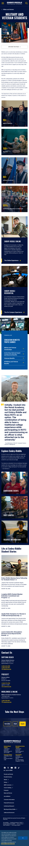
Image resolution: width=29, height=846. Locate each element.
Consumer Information (9, 799)
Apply (22, 724)
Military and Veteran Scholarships (10, 348)
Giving (5, 782)
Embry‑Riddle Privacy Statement (7, 843)
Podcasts (6, 790)
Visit (15, 724)
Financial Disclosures (9, 802)
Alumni (5, 779)
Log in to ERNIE (8, 770)
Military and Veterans (8, 9)
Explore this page (13, 46)
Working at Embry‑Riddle (9, 809)
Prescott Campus (8, 754)
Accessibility (6, 822)
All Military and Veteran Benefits (11, 362)
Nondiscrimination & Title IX (16, 822)
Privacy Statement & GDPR (9, 823)
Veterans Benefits (9, 358)
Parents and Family (8, 774)
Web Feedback (6, 825)
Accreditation (7, 796)
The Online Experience (11, 260)
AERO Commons (8, 785)
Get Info (7, 724)
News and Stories (8, 793)
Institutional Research (9, 806)
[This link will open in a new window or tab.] (5, 767)
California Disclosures (9, 812)
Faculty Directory (8, 776)
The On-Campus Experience (13, 312)
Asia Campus (19, 754)
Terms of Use (20, 823)
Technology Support (15, 825)
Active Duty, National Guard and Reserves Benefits (12, 354)
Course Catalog (7, 787)
